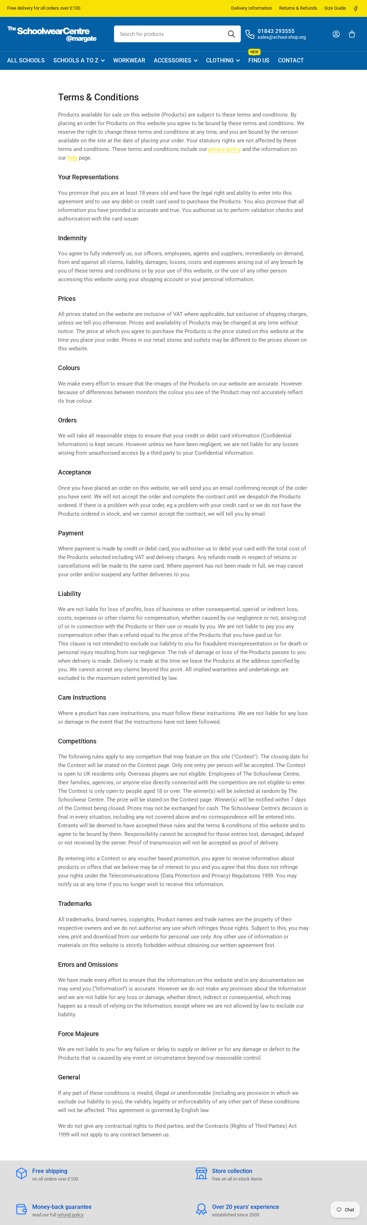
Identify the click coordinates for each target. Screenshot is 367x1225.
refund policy (70, 1214)
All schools (26, 60)
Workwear (129, 60)
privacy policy (224, 149)
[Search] (231, 34)
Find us (259, 58)
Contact (291, 60)
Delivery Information (251, 8)
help (72, 158)
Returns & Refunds (298, 8)
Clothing (220, 60)
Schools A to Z (76, 60)
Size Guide (335, 8)
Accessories (172, 60)
